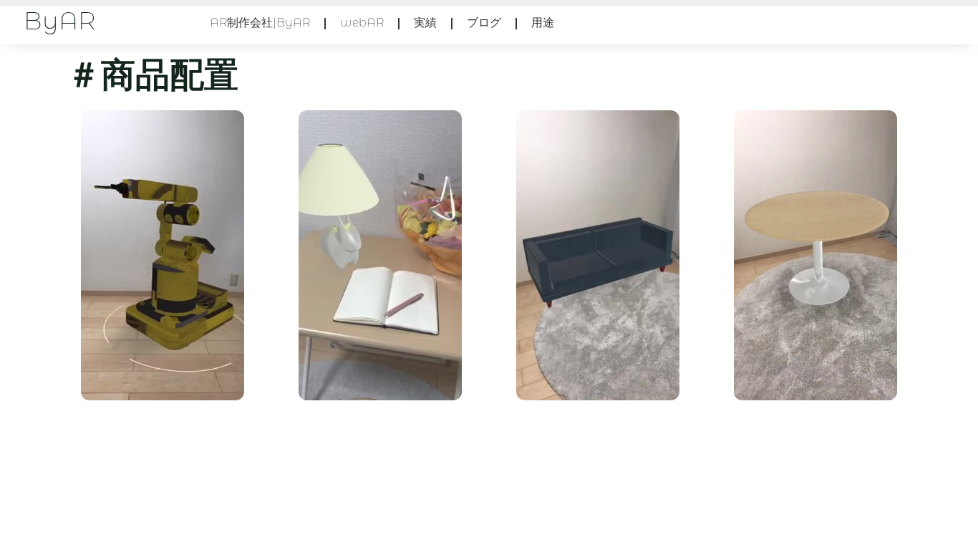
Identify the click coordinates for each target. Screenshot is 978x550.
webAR (362, 23)
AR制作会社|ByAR (260, 23)
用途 (542, 23)
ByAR (59, 23)
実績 (425, 23)
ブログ (484, 23)
